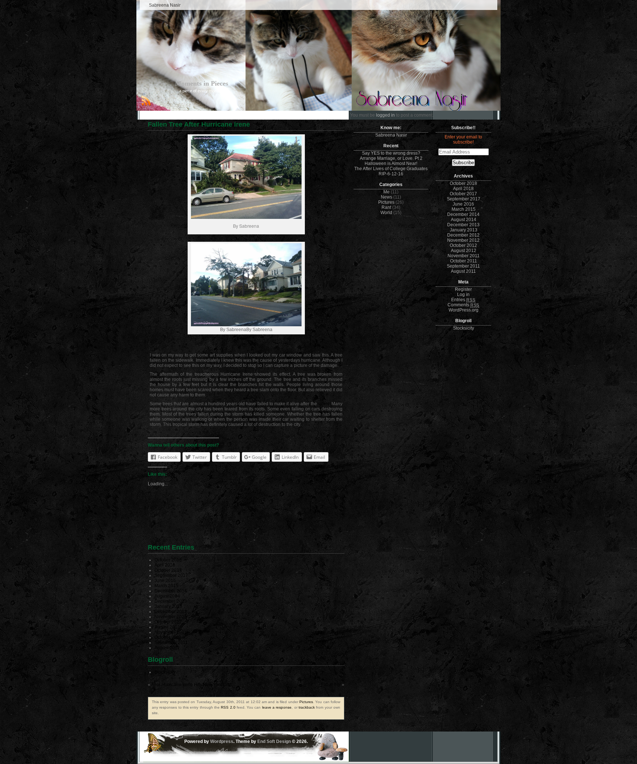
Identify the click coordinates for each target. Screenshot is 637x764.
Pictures (306, 702)
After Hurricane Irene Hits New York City (191, 684)
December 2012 (170, 611)
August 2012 (167, 627)
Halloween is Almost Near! (391, 163)
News (386, 197)
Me (386, 192)
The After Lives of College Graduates (391, 168)
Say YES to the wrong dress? (391, 153)
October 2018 (168, 559)
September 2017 (171, 575)
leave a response (277, 707)
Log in (463, 294)
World (386, 212)
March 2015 (166, 585)
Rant (386, 207)
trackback (307, 707)
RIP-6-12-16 (391, 173)
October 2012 (168, 621)
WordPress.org (463, 310)
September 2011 (171, 642)
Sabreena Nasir (165, 5)
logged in (385, 115)
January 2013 (168, 606)
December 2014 (170, 590)
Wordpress (221, 741)
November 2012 (170, 616)
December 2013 (170, 601)
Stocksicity (164, 672)
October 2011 (167, 637)
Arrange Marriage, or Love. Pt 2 (391, 158)
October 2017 (168, 570)
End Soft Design (274, 741)
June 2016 (165, 580)
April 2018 (164, 565)
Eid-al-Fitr (331, 684)
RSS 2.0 (228, 707)
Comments (463, 304)
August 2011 (167, 647)
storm (323, 403)
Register (463, 289)
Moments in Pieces (201, 83)
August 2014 (167, 596)
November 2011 (170, 632)
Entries (463, 299)
